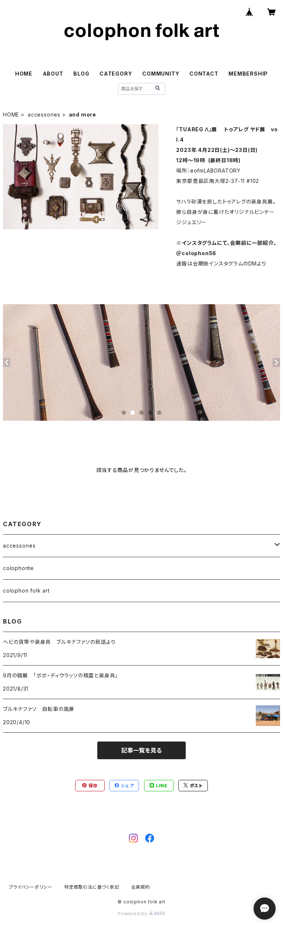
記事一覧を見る (141, 750)
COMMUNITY (160, 73)
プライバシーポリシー (30, 887)
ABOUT (53, 73)
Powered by (133, 913)
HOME (23, 73)
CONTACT (204, 73)
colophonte (18, 568)
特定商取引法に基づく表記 (91, 887)
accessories (44, 114)
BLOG (81, 73)
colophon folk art (26, 590)
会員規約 (140, 887)
